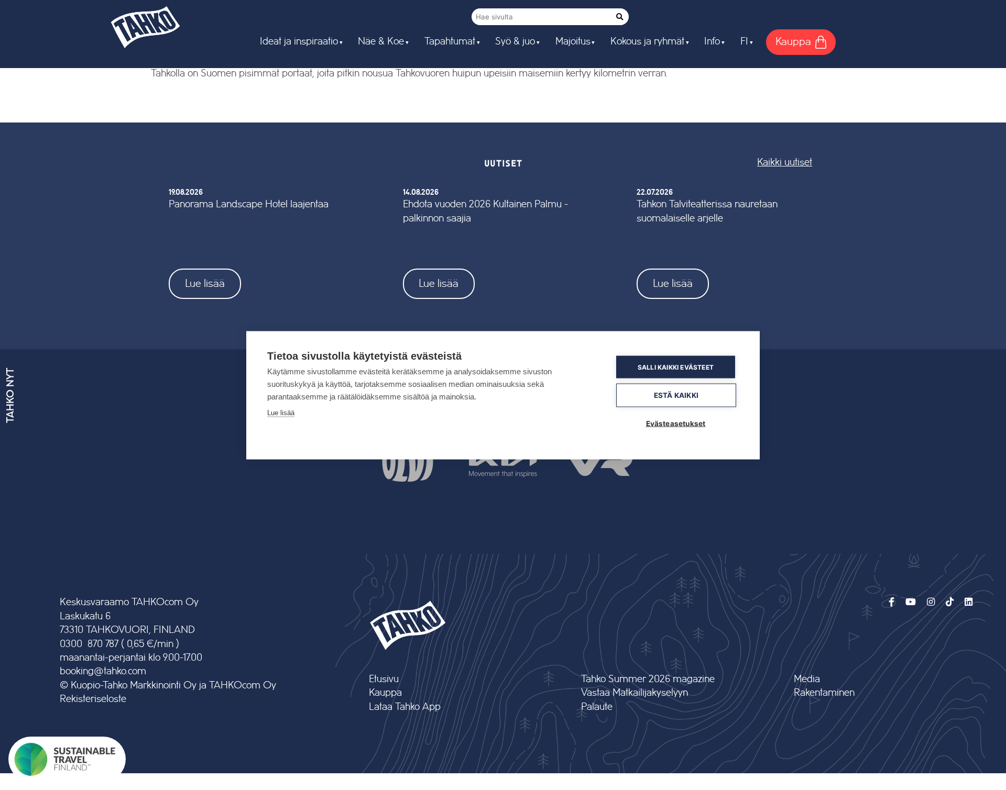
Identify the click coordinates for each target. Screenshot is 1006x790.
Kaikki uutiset (784, 162)
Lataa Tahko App (405, 707)
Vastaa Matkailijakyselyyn (634, 692)
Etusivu (384, 679)
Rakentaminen (824, 692)
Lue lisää (205, 283)
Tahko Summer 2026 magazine (648, 679)
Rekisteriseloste (93, 699)
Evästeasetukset (676, 423)
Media (807, 679)
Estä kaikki (676, 395)
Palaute (597, 707)
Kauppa (385, 692)
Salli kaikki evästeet (676, 367)
